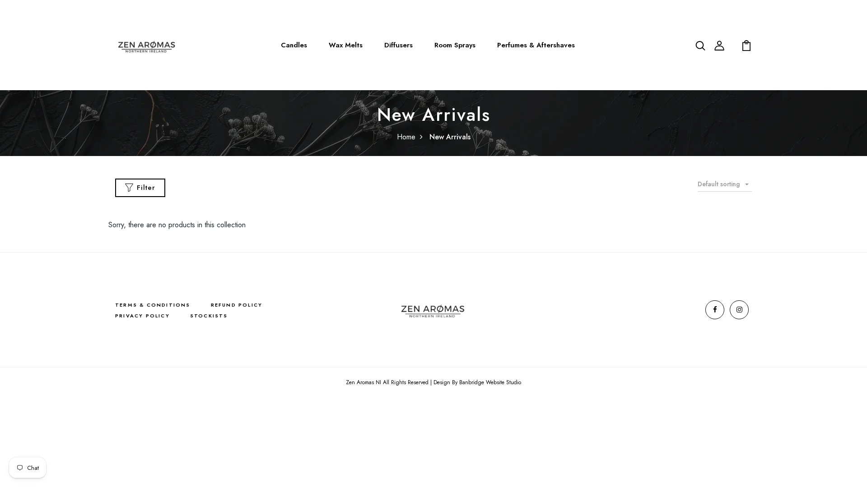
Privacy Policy (142, 315)
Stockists (209, 315)
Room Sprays (454, 45)
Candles (294, 45)
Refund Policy (237, 304)
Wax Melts (346, 45)
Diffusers (398, 45)
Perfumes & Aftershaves (536, 45)
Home (406, 137)
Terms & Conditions (153, 304)
